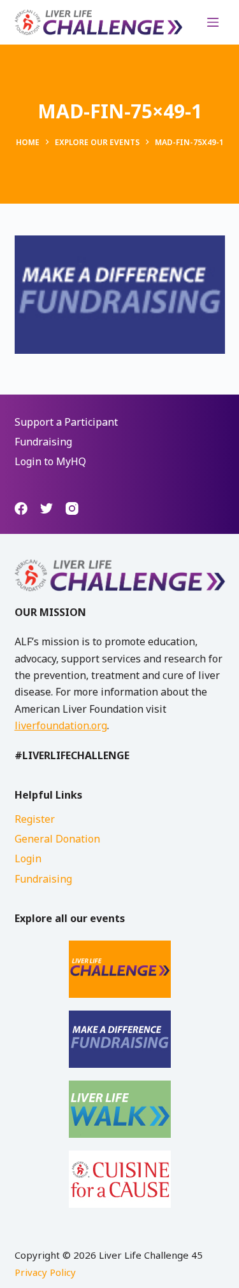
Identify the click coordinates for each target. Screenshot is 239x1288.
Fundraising (43, 442)
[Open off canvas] (213, 22)
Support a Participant (66, 422)
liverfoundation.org (61, 725)
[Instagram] (72, 508)
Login (28, 858)
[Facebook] (21, 508)
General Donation (57, 839)
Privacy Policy (45, 1272)
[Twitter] (46, 508)
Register (35, 819)
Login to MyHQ (50, 461)
